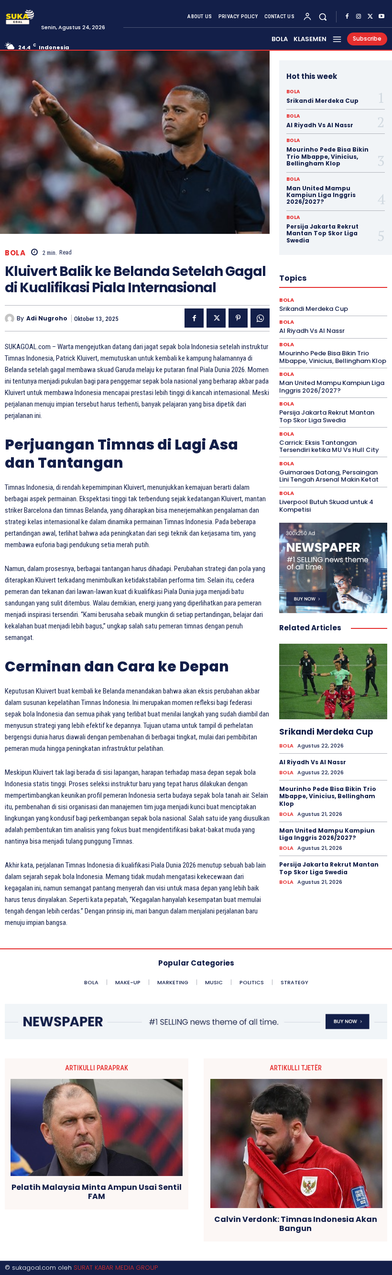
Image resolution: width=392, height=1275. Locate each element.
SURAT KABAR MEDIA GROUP (116, 1267)
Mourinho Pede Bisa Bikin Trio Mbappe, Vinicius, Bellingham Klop (327, 156)
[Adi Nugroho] (11, 318)
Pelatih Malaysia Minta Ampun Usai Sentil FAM (96, 1192)
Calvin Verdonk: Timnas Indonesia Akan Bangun (295, 1224)
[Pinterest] (238, 318)
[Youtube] (381, 16)
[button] (323, 16)
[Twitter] (370, 16)
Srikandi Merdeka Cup (322, 101)
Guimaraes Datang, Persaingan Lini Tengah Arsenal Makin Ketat (329, 476)
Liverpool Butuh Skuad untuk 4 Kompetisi (326, 505)
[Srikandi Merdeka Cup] (333, 681)
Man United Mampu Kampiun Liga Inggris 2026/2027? (321, 195)
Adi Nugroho (46, 318)
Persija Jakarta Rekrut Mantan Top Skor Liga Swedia (322, 233)
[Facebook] (347, 16)
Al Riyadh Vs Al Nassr (319, 125)
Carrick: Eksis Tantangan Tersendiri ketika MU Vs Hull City (329, 446)
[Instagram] (358, 16)
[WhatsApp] (260, 318)
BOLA (15, 252)
